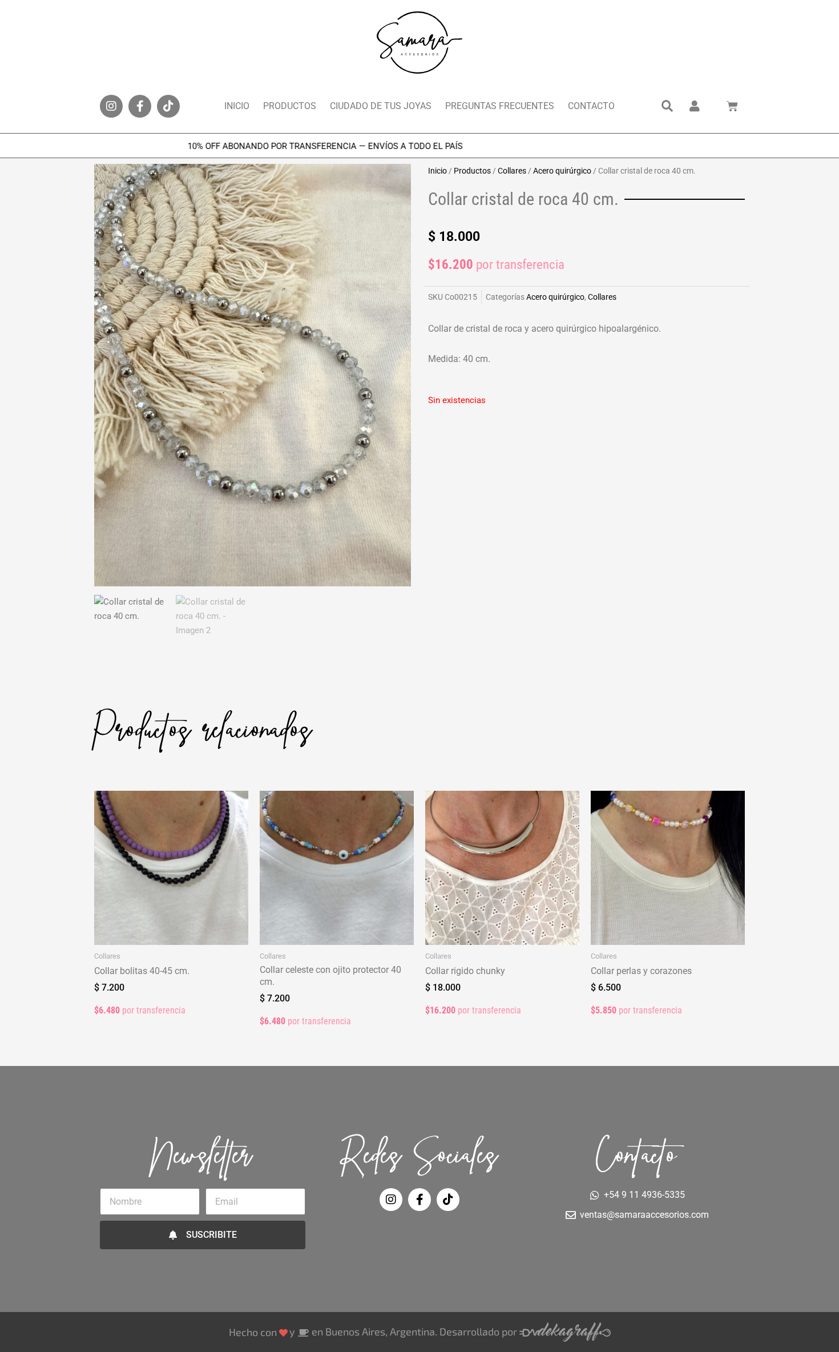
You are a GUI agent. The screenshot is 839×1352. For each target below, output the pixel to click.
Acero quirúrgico (562, 170)
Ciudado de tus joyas (380, 105)
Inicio (236, 105)
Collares (512, 170)
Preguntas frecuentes (499, 105)
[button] (667, 106)
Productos (289, 105)
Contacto (591, 105)
